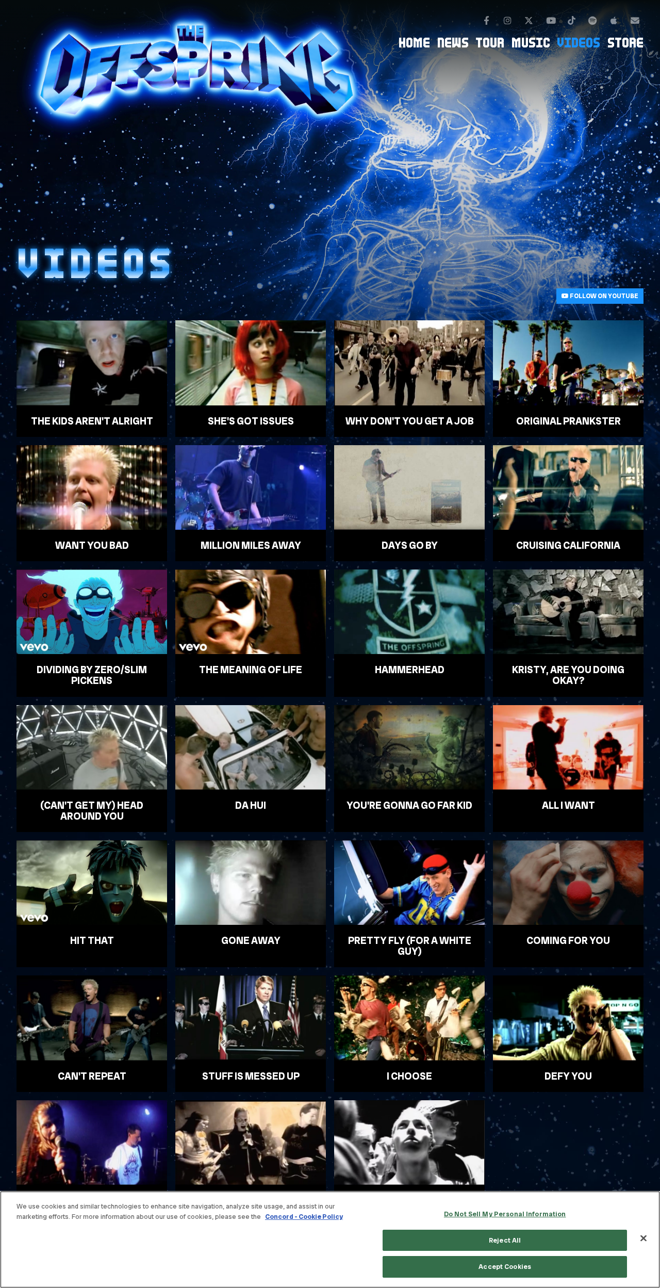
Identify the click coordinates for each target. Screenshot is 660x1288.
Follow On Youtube (603, 296)
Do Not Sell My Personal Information (505, 1214)
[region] (330, 1239)
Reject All (505, 1240)
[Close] (643, 1238)
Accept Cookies (504, 1266)
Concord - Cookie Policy (304, 1216)
